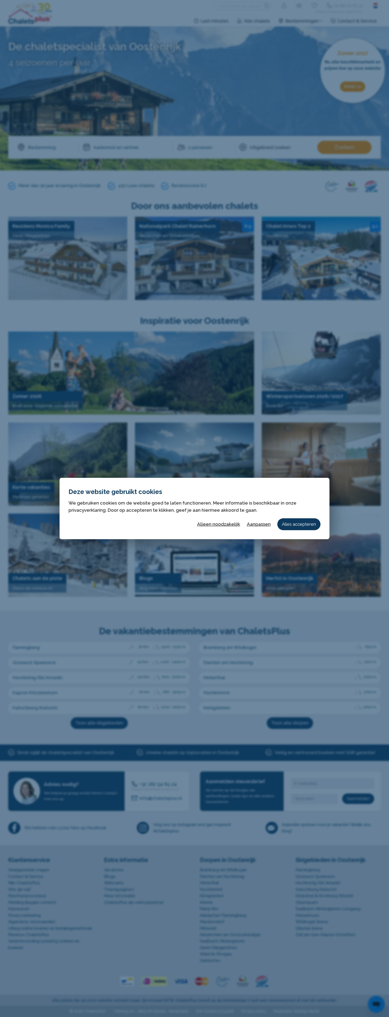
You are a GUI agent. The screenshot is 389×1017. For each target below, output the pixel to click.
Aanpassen (259, 524)
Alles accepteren (299, 524)
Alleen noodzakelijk (218, 524)
